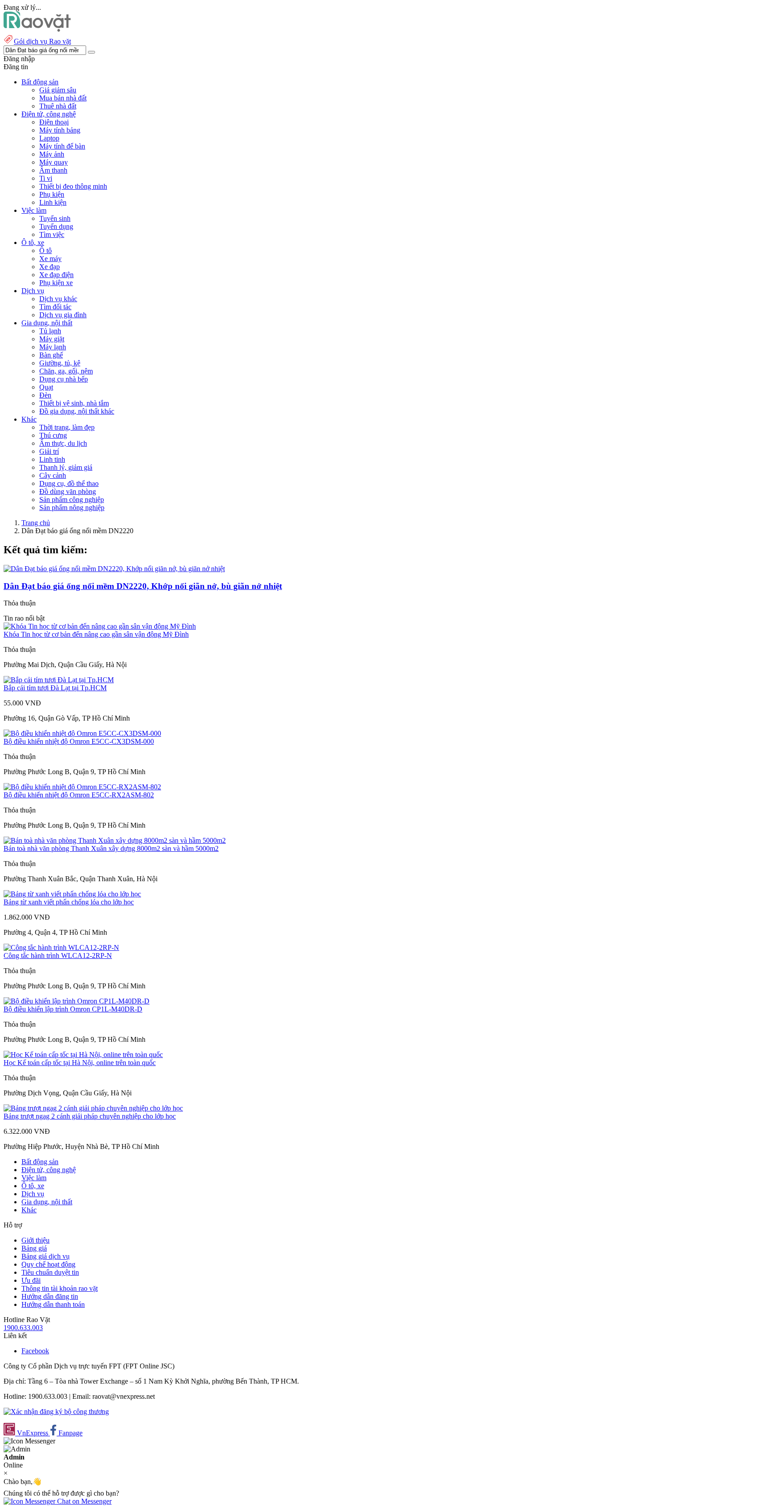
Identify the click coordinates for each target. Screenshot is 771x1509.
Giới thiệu (35, 1240)
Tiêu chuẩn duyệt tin (50, 1272)
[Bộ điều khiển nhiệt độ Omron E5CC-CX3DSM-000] (82, 733)
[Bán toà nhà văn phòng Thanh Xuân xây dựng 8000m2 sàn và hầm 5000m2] (115, 840)
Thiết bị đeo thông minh (73, 186)
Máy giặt (51, 339)
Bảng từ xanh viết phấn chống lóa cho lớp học (69, 902)
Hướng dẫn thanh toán (53, 1304)
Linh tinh (52, 459)
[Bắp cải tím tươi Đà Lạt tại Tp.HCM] (59, 680)
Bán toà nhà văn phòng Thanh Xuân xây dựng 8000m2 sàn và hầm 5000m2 (111, 848)
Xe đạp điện (56, 274)
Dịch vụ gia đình (63, 315)
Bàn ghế (51, 355)
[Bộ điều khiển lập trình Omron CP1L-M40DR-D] (76, 1001)
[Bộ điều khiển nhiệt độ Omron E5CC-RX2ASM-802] (82, 787)
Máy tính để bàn (62, 146)
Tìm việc (51, 234)
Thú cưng (53, 435)
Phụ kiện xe (56, 282)
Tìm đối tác (55, 307)
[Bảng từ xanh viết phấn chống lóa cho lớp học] (72, 894)
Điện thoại (54, 122)
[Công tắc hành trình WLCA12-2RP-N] (61, 947)
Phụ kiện (51, 194)
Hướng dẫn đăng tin (49, 1296)
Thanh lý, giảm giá (65, 467)
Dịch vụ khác (58, 299)
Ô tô (45, 250)
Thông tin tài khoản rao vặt (59, 1288)
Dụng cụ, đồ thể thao (69, 483)
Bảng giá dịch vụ (45, 1256)
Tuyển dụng (56, 226)
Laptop (49, 138)
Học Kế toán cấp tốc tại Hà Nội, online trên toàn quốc (80, 1062)
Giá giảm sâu (57, 90)
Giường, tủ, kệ (59, 363)
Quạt (46, 387)
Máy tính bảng (59, 130)
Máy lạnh (52, 347)
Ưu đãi (31, 1280)
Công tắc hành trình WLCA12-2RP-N (58, 955)
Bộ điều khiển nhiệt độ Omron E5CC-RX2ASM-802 (79, 795)
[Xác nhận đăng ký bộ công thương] (56, 1411)
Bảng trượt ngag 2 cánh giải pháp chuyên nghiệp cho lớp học (90, 1116)
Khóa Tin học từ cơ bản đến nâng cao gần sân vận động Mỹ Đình (96, 634)
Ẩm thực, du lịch (63, 443)
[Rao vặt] (37, 29)
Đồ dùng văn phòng (67, 491)
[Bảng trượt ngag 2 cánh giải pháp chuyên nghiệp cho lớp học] (93, 1108)
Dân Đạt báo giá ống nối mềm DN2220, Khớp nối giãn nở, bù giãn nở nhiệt (143, 586)
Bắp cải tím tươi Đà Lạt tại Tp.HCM (55, 688)
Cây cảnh (52, 475)
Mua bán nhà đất (63, 98)
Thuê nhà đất (57, 106)
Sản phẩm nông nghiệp (71, 507)
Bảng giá (34, 1248)
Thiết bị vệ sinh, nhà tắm (74, 403)
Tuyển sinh (54, 218)
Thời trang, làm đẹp (67, 427)
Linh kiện (52, 202)
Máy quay (53, 162)
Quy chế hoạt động (48, 1264)
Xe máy (50, 258)
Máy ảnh (51, 154)
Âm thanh (53, 170)
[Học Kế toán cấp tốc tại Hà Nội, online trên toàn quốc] (83, 1054)
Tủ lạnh (50, 331)
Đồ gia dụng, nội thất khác (76, 411)
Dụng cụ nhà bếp (63, 379)
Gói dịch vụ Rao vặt (42, 41)
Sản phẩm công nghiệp (71, 499)
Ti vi (45, 178)
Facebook (35, 1351)
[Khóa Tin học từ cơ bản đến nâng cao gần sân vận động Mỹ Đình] (100, 626)
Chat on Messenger (83, 1501)
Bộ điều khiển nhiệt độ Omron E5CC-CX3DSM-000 (79, 741)
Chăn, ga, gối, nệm (66, 371)
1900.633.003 (23, 1327)
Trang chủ (35, 522)
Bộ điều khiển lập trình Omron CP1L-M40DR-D (73, 1009)
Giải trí (49, 451)
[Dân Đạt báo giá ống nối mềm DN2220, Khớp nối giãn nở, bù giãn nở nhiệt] (114, 568)
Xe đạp (49, 266)
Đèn (45, 395)
